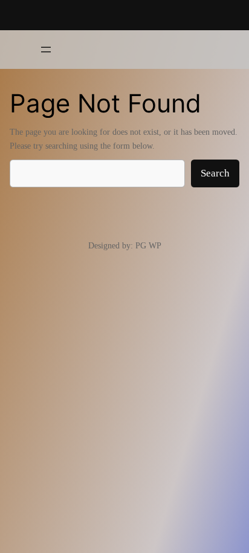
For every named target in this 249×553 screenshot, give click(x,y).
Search (215, 173)
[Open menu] (46, 49)
